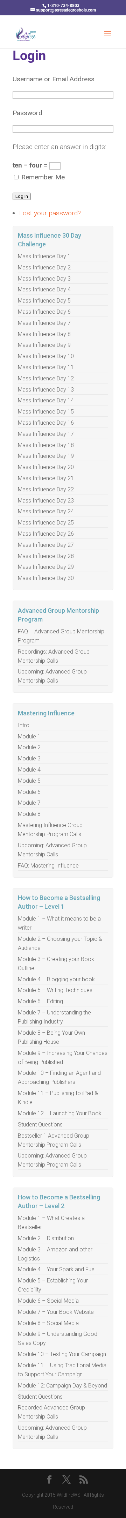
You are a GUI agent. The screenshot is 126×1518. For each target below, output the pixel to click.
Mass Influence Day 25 (46, 522)
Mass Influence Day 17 (46, 434)
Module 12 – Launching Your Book (60, 1113)
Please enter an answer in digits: (59, 147)
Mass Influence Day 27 (46, 545)
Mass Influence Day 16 (46, 422)
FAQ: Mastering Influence (48, 865)
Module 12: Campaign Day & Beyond (62, 1385)
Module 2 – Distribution (46, 1238)
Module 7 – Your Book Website (56, 1312)
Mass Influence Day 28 (46, 556)
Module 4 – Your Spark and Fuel (57, 1269)
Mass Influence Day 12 (46, 378)
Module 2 (29, 747)
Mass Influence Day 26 (46, 533)
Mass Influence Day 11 (46, 367)
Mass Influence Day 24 (46, 511)
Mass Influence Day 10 (46, 356)
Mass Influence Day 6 (44, 311)
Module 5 (29, 780)
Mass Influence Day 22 (46, 489)
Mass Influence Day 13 (46, 389)
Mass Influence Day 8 (44, 334)
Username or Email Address (53, 79)
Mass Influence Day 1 (44, 256)
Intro (23, 725)
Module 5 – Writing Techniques (55, 990)
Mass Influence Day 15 (46, 411)
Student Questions (40, 1124)
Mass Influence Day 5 (44, 300)
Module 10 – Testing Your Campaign (62, 1354)
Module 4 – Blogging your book (56, 979)
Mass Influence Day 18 (46, 445)
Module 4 (29, 769)
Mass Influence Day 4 (44, 289)
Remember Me (43, 177)
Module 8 (29, 814)
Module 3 (29, 758)
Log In (21, 196)
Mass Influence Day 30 (46, 578)
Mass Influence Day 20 (46, 467)
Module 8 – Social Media (48, 1323)
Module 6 (29, 792)
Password (27, 113)
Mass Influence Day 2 (44, 267)
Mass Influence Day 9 (44, 345)
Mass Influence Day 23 (46, 500)
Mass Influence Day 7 (44, 323)
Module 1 (29, 736)
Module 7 (29, 802)
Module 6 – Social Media (48, 1300)
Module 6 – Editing (40, 1001)
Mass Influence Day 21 (46, 478)
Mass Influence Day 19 (46, 456)
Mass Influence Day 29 (46, 567)
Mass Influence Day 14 (46, 400)
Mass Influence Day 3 (44, 278)
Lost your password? (50, 213)
